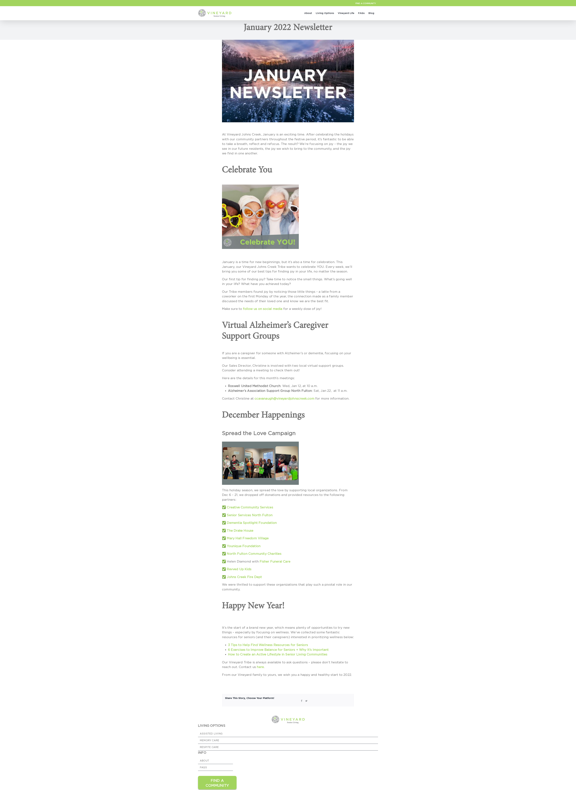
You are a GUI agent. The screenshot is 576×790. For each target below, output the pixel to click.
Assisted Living (211, 733)
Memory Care (209, 740)
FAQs (203, 767)
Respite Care (209, 747)
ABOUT (204, 760)
